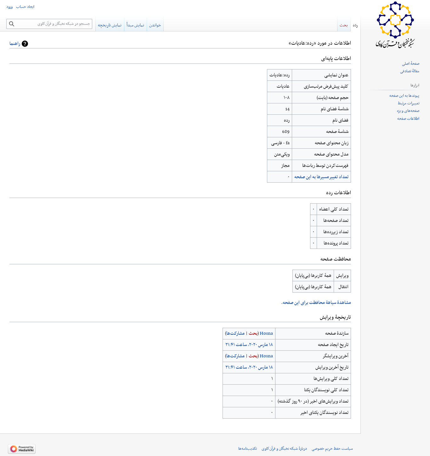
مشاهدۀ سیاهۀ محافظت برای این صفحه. (316, 303)
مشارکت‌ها (235, 333)
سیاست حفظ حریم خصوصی (332, 448)
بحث (253, 333)
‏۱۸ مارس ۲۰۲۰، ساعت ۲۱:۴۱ (249, 345)
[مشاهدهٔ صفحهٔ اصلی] (395, 25)
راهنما (14, 44)
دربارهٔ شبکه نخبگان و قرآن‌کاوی (284, 448)
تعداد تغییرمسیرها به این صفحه (321, 177)
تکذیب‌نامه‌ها (247, 448)
